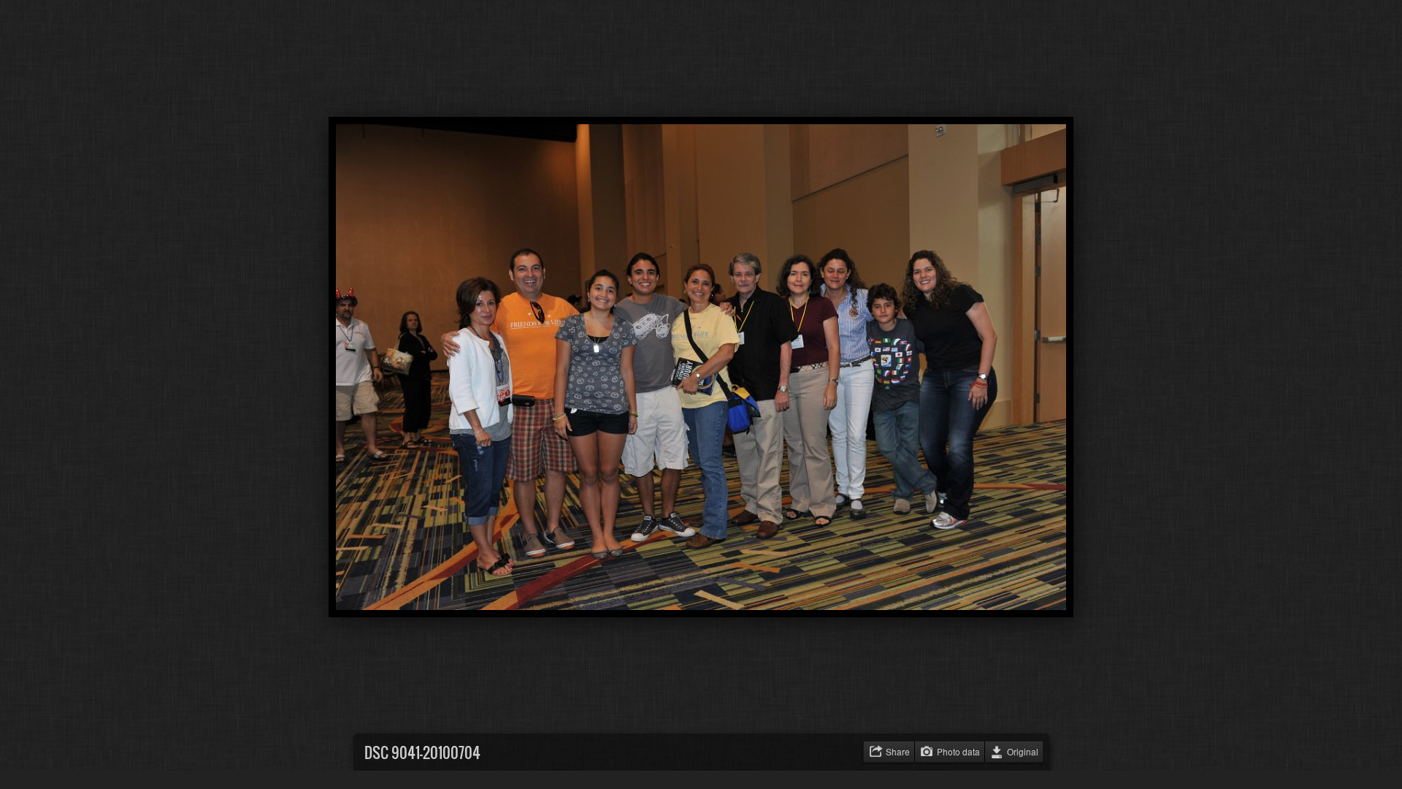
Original (1022, 751)
